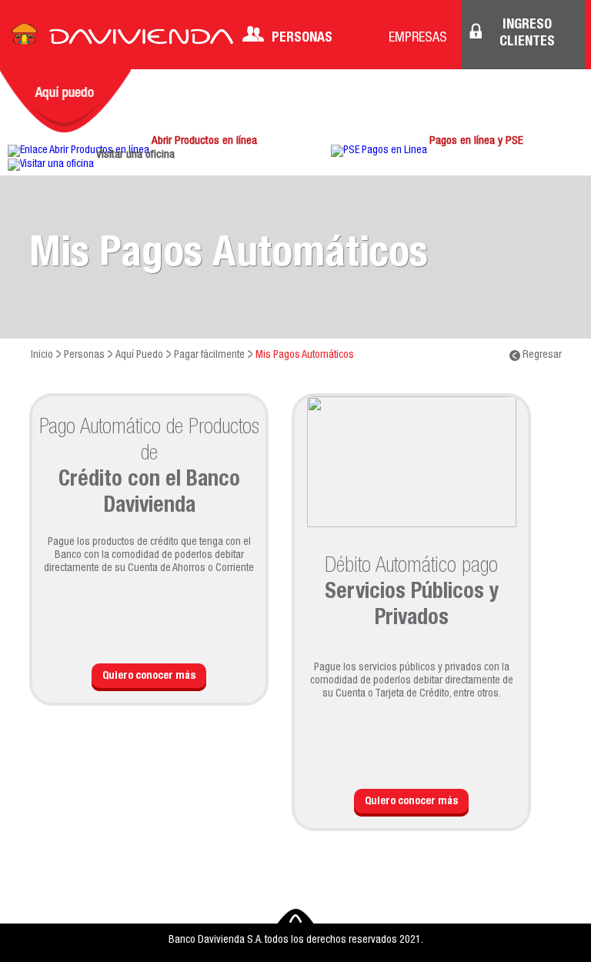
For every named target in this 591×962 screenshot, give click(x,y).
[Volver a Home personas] (122, 38)
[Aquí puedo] (65, 100)
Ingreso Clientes (527, 33)
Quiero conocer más (148, 676)
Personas (302, 38)
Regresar (541, 355)
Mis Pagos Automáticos (304, 355)
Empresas (418, 38)
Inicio (42, 355)
